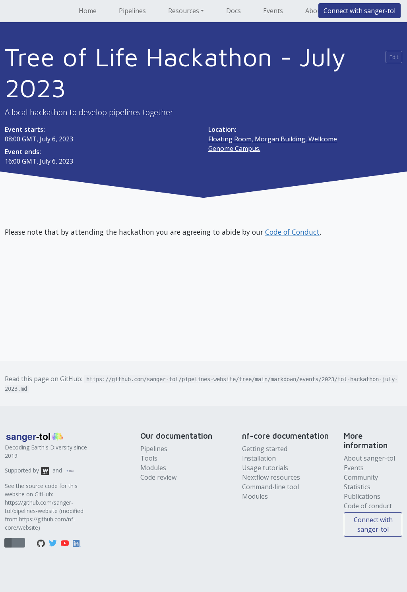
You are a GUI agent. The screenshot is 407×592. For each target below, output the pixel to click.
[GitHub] (42, 542)
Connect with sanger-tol (359, 10)
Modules (153, 467)
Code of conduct (368, 505)
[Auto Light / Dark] (8, 543)
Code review (158, 477)
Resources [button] (183, 10)
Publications (362, 496)
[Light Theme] (14, 543)
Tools (148, 458)
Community (361, 477)
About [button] (314, 10)
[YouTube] (65, 542)
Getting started (264, 448)
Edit (394, 57)
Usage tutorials (265, 467)
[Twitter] (53, 542)
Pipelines (132, 10)
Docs (233, 10)
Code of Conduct (292, 232)
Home (88, 10)
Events (273, 10)
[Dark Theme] (21, 543)
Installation (259, 458)
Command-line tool (270, 486)
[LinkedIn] (77, 542)
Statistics (357, 486)
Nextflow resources (271, 477)
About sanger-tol (369, 458)
